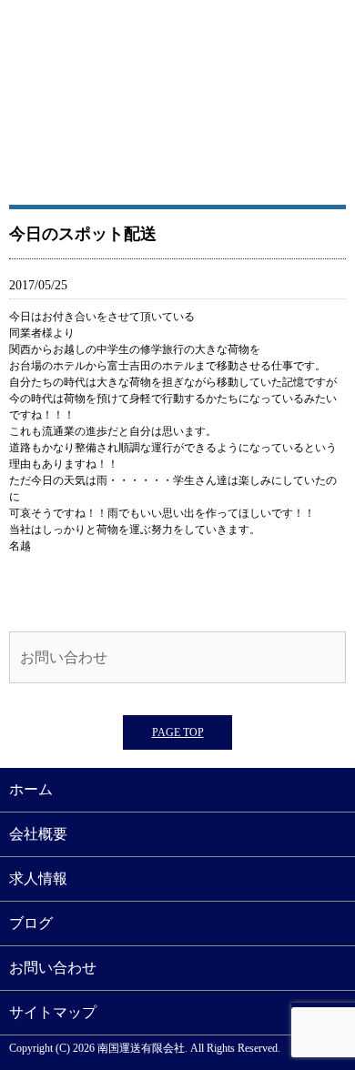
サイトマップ (52, 1012)
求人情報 (38, 878)
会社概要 (38, 834)
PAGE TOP (178, 732)
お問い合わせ (63, 657)
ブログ (31, 923)
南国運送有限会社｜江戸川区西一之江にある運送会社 (177, 104)
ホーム (31, 789)
